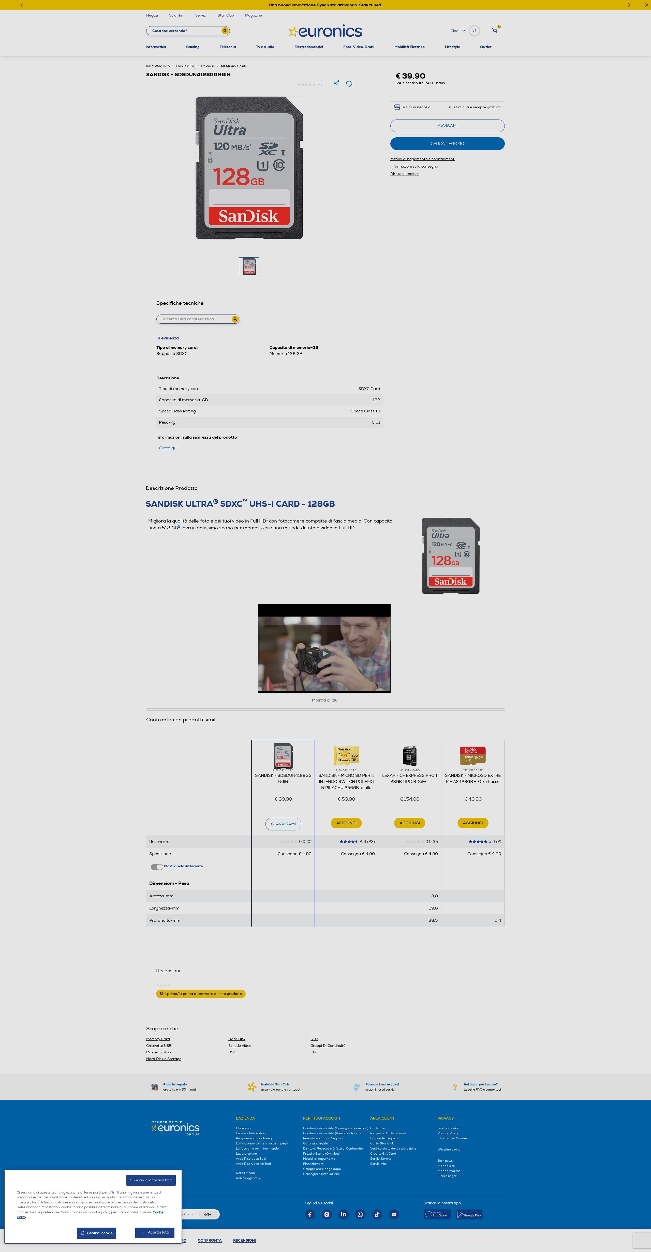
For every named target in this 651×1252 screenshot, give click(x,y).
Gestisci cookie (100, 1233)
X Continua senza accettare (151, 1180)
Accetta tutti (158, 1232)
